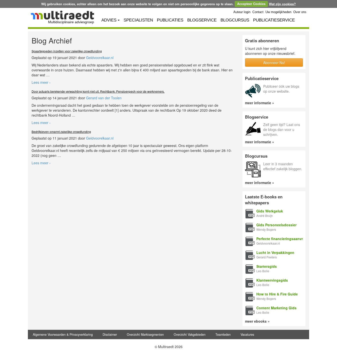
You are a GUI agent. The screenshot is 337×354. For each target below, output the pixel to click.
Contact (257, 12)
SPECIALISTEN (138, 20)
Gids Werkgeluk (269, 210)
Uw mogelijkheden (278, 12)
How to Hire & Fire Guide (277, 294)
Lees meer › (41, 82)
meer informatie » (259, 102)
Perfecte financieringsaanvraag (282, 238)
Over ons (299, 12)
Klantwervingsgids (272, 280)
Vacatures (247, 334)
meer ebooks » (257, 321)
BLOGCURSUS (235, 20)
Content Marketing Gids (276, 307)
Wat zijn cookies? (282, 3)
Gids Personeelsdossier (276, 224)
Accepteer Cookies (251, 3)
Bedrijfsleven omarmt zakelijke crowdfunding (61, 131)
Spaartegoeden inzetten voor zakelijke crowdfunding (67, 51)
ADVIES (108, 20)
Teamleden (223, 334)
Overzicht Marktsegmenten (145, 334)
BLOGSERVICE (202, 20)
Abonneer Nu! (274, 62)
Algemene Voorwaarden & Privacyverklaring (63, 334)
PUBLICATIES (170, 20)
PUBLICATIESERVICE (274, 20)
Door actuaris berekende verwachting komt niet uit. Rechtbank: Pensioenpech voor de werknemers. (98, 91)
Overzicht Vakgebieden (190, 334)
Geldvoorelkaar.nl (99, 57)
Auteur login (241, 12)
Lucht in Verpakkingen (275, 252)
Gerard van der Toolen (104, 97)
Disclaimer (110, 334)
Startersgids (266, 266)
